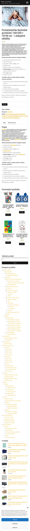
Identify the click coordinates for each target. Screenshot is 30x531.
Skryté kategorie (7, 424)
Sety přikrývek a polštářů (13, 312)
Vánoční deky (9, 430)
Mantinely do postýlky (10, 421)
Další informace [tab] (12, 122)
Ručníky (9, 288)
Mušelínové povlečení (13, 408)
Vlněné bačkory (9, 365)
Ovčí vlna (7, 364)
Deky (9, 301)
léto (15, 63)
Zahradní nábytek (10, 332)
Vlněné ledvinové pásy (11, 367)
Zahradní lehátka (11, 334)
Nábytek (7, 316)
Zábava (6, 384)
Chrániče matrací (9, 399)
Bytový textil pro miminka (13, 281)
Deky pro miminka (9, 417)
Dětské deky (9, 340)
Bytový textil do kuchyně (11, 290)
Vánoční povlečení (10, 433)
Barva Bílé (15, 114)
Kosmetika (7, 347)
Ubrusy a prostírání (12, 292)
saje (7, 73)
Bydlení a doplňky (7, 270)
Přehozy (8, 314)
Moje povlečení (6, 2)
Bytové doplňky (8, 272)
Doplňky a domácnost (8, 345)
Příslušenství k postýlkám (15, 323)
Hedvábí (5, 373)
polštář (14, 53)
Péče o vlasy (9, 354)
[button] (28, 507)
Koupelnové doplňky (10, 273)
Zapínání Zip (17, 118)
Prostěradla (12, 308)
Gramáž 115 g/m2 (6, 116)
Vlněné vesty (9, 371)
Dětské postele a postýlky (14, 321)
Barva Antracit (9, 114)
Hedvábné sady (8, 380)
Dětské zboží (6, 336)
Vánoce (6, 426)
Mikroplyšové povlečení (11, 428)
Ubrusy (10, 294)
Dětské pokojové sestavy (13, 319)
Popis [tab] (4, 122)
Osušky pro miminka (9, 422)
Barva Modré (22, 114)
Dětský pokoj (6, 341)
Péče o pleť (9, 349)
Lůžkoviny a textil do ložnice (12, 297)
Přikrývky (10, 310)
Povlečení (9, 112)
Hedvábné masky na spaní (11, 378)
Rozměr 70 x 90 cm (8, 118)
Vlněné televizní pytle (11, 369)
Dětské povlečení (12, 284)
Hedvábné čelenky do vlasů (11, 375)
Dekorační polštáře (12, 299)
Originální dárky (9, 386)
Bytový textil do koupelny (12, 286)
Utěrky (9, 295)
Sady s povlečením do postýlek (16, 283)
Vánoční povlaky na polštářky (13, 432)
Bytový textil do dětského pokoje (13, 279)
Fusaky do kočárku (9, 419)
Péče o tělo (9, 351)
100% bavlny (13, 145)
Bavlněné (4, 129)
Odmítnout (15, 523)
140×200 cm (22, 154)
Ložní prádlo (10, 303)
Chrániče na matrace (14, 305)
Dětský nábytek (9, 318)
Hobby (4, 382)
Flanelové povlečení (12, 406)
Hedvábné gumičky (9, 376)
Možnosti (15, 527)
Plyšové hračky (8, 343)
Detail (4, 104)
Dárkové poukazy (12, 387)
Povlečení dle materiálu (11, 404)
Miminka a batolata (7, 415)
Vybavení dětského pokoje (11, 338)
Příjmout (15, 519)
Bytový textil (7, 277)
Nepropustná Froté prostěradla (13, 400)
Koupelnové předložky (13, 275)
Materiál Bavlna (15, 116)
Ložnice (5, 397)
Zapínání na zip (7, 150)
